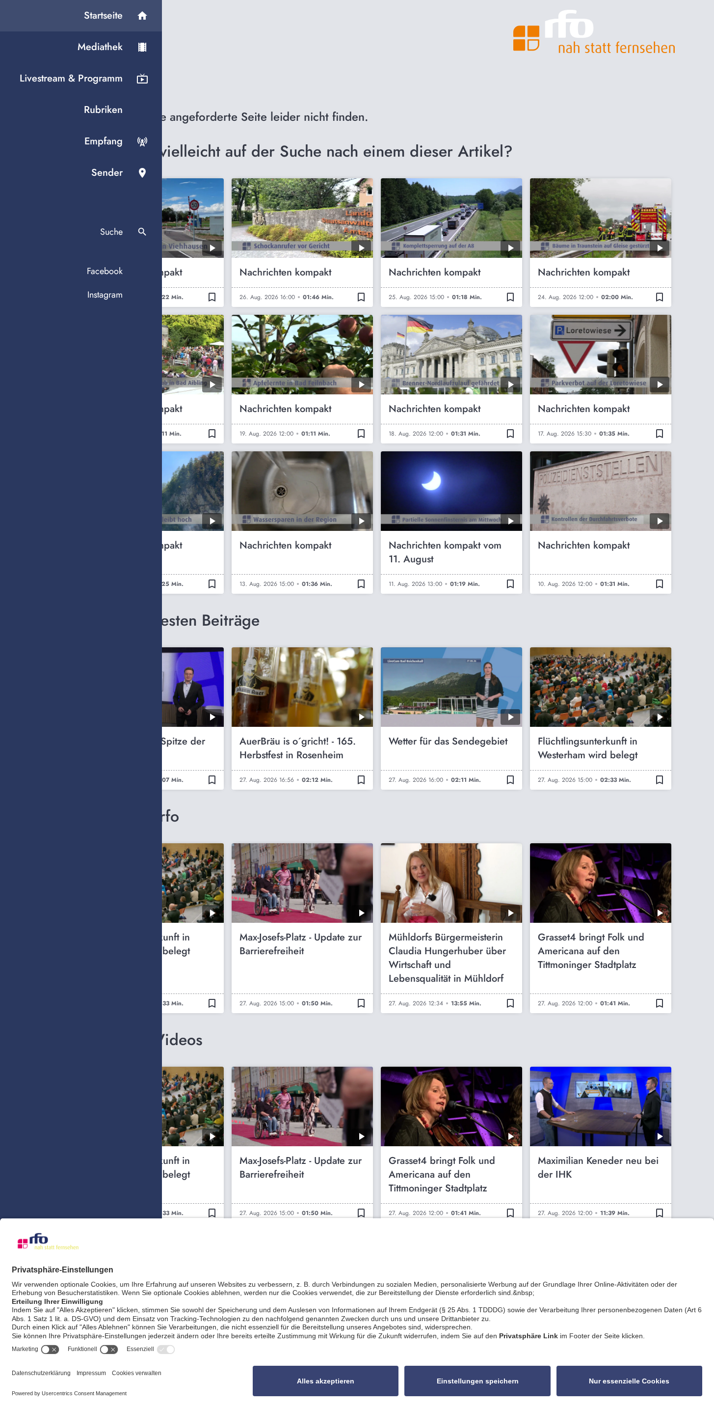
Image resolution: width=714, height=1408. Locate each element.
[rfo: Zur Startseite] (594, 31)
